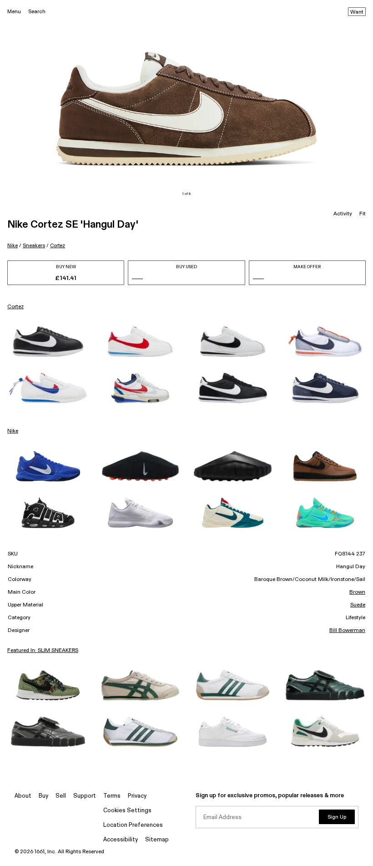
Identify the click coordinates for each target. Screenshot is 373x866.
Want (356, 12)
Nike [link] (12, 431)
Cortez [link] (15, 307)
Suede (357, 605)
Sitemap (157, 840)
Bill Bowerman (347, 630)
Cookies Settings (127, 811)
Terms (112, 796)
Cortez (57, 245)
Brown (357, 592)
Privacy (137, 796)
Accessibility (120, 840)
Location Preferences (133, 825)
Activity (342, 214)
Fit (362, 214)
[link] (48, 341)
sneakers (34, 245)
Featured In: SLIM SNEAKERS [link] (42, 650)
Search (36, 11)
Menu (14, 11)
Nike (12, 245)
